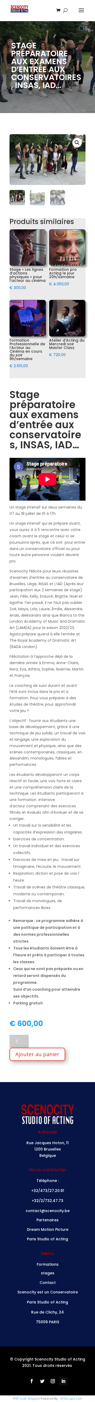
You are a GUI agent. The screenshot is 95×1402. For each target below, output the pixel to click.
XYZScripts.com (71, 1398)
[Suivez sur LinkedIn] (63, 1381)
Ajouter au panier (37, 1054)
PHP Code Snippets (26, 1398)
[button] (77, 142)
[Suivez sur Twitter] (42, 1381)
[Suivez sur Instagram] (53, 1381)
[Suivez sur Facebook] (31, 1381)
